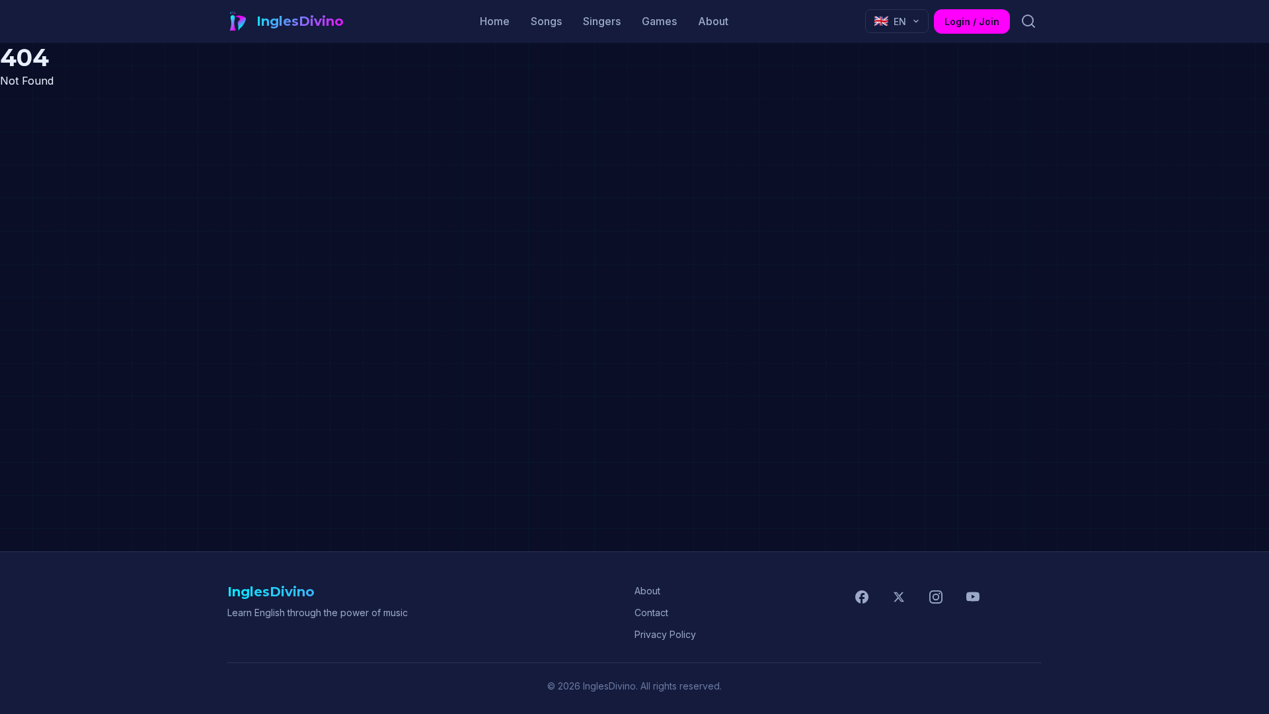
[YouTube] (973, 597)
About (713, 21)
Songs (546, 21)
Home (495, 21)
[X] (899, 597)
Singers (602, 21)
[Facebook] (862, 597)
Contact (651, 612)
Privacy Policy (665, 634)
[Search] (1028, 21)
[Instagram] (936, 597)
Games (659, 21)
